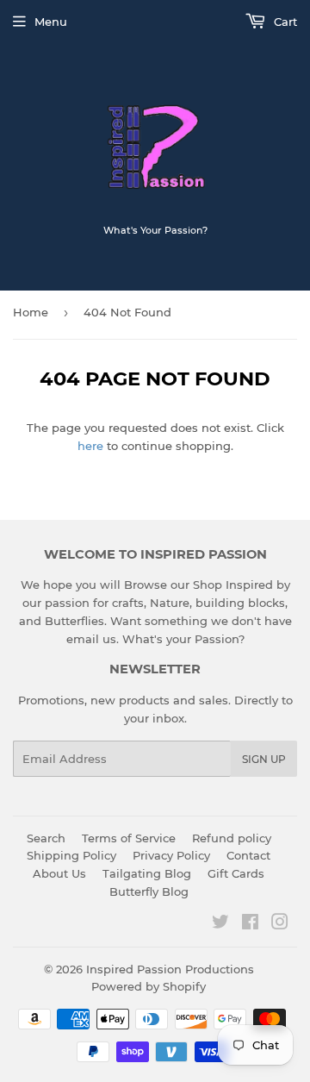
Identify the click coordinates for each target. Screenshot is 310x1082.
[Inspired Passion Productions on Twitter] (220, 924)
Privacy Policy (171, 855)
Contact (248, 855)
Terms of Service (129, 838)
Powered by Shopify (148, 986)
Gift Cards (236, 873)
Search (46, 838)
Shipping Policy (71, 855)
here (90, 446)
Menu (50, 21)
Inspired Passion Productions (170, 969)
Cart (283, 21)
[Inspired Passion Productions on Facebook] (250, 924)
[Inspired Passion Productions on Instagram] (279, 924)
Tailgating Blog (146, 873)
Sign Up (264, 759)
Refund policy (231, 838)
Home (30, 312)
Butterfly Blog (149, 891)
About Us (59, 873)
